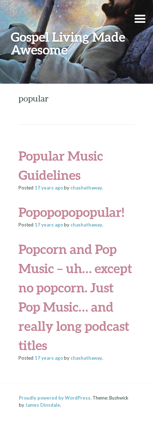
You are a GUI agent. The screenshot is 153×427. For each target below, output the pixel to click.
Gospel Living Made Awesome (68, 43)
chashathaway (86, 188)
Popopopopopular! (71, 212)
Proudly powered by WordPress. (55, 398)
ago (49, 188)
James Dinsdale (42, 405)
